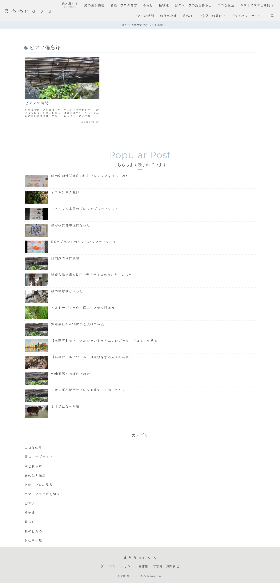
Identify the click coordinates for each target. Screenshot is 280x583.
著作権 (143, 566)
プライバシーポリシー (117, 566)
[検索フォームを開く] (272, 16)
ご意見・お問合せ (166, 566)
